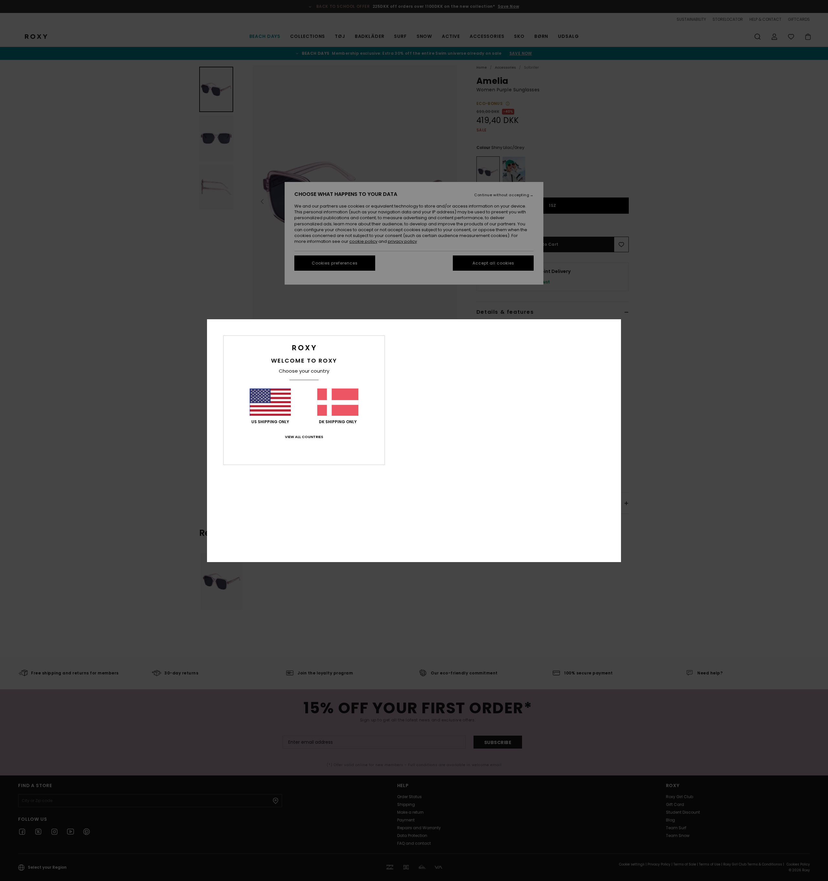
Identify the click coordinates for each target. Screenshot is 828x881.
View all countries (304, 436)
